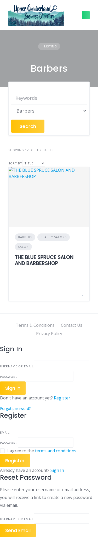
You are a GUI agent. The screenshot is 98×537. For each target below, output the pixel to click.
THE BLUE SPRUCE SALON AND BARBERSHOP (44, 260)
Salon (23, 247)
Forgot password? (15, 408)
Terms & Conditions (35, 325)
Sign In (57, 470)
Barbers (25, 237)
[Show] (75, 376)
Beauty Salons (54, 237)
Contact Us (71, 325)
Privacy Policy (49, 333)
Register (62, 398)
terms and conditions (55, 451)
